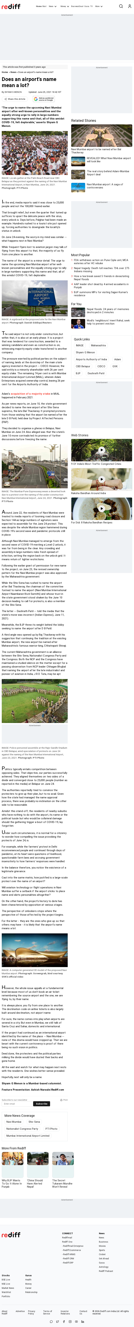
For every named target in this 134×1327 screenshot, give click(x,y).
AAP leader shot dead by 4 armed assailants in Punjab (101, 286)
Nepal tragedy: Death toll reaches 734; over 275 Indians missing (101, 270)
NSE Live (6, 1284)
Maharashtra (98, 345)
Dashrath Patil (96, 373)
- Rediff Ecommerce (71, 1250)
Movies (102, 1246)
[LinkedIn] (82, 1322)
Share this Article (16, 99)
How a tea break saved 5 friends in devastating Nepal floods (101, 278)
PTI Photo (52, 1128)
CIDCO (101, 366)
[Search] (121, 6)
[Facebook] (63, 1322)
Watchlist (6, 1292)
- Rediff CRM (68, 1258)
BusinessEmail (77, 6)
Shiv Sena (34, 1121)
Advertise (20, 1311)
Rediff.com (105, 1311)
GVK (115, 366)
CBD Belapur (83, 366)
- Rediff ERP (67, 1263)
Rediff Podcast (106, 1271)
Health (28, 1279)
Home (39, 6)
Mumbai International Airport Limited (28, 1135)
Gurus (87, 6)
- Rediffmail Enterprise (72, 1246)
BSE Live (6, 1279)
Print (65, 1100)
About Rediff (5, 1312)
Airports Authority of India (91, 359)
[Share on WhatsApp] (51, 1322)
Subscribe (41, 1103)
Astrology (103, 1267)
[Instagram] (70, 1322)
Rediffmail (67, 1237)
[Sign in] (129, 6)
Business (103, 1242)
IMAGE (80, 345)
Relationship (31, 1292)
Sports (102, 1250)
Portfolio (6, 1296)
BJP (78, 373)
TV (91, 6)
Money (63, 6)
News (51, 6)
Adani (117, 359)
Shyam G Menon (85, 352)
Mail (44, 6)
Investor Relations (65, 1312)
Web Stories (79, 435)
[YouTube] (76, 1322)
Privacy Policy (31, 1312)
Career (28, 1288)
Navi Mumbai (13, 1121)
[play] (101, 450)
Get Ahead (104, 1258)
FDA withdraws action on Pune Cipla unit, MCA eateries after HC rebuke (101, 262)
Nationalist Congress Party (22, 1128)
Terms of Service (47, 1312)
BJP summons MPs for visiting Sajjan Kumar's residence (101, 294)
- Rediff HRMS (68, 1254)
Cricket (102, 1254)
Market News (8, 1288)
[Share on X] (57, 1322)
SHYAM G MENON (13, 92)
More (97, 6)
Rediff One (67, 1242)
